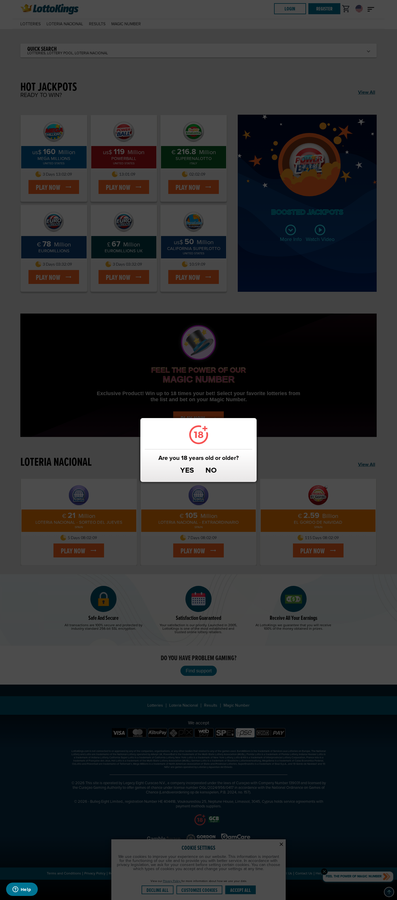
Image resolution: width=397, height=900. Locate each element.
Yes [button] (187, 471)
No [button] (211, 471)
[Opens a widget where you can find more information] (22, 890)
